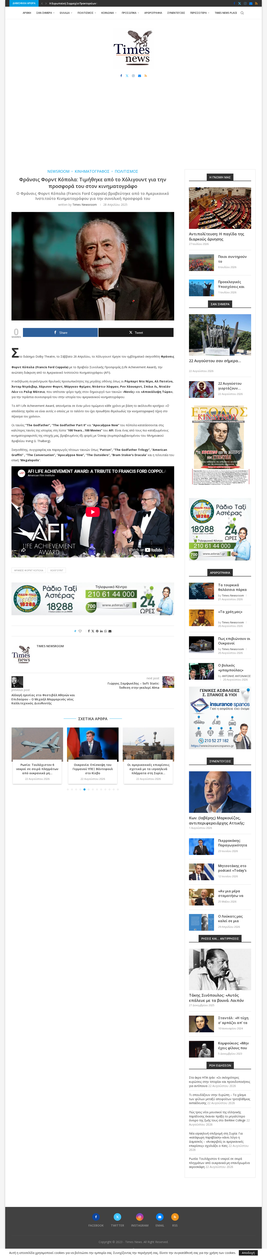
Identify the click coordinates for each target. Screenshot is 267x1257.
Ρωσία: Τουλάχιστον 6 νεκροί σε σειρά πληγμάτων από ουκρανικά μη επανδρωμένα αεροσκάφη (219, 1163)
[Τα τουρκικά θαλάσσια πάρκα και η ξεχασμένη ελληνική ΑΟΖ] (201, 591)
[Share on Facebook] (89, 631)
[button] (42, 3)
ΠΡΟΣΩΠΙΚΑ (129, 13)
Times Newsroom (84, 205)
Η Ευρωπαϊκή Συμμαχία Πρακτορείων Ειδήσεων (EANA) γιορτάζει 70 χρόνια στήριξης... (148, 771)
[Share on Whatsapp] (105, 631)
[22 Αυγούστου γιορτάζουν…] (201, 389)
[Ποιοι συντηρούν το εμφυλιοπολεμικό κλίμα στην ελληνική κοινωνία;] (201, 262)
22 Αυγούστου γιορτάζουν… (230, 385)
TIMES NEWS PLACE (226, 13)
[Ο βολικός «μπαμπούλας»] (201, 671)
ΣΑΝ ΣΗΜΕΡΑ (44, 13)
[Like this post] (83, 631)
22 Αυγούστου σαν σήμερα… (215, 360)
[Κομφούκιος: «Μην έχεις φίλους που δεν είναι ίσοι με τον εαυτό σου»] (201, 1049)
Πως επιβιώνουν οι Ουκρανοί (234, 641)
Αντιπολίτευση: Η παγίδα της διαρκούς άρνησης (216, 236)
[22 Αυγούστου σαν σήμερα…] (220, 335)
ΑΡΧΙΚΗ (27, 13)
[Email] (250, 3)
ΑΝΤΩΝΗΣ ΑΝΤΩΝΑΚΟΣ (236, 676)
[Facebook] (234, 3)
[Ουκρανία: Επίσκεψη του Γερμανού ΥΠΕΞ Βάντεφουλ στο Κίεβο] (37, 744)
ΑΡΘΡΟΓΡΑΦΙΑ (153, 13)
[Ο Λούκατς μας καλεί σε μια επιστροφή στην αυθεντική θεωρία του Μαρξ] (201, 922)
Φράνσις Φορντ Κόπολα (28, 570)
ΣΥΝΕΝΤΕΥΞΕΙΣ (176, 13)
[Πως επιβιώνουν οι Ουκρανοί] (201, 644)
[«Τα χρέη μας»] (201, 617)
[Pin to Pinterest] (97, 631)
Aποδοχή (248, 1253)
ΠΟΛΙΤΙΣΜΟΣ (85, 13)
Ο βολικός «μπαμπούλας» (230, 667)
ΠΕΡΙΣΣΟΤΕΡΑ (198, 13)
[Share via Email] (109, 631)
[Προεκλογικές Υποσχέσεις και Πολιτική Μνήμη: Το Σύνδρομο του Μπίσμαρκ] (201, 288)
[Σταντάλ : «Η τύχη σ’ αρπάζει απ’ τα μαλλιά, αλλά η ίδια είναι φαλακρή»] (201, 1024)
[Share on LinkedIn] (101, 631)
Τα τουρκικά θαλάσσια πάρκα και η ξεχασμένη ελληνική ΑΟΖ (232, 592)
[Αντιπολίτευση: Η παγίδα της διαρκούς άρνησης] (220, 208)
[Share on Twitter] (92, 631)
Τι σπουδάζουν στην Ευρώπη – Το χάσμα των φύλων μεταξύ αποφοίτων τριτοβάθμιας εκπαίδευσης (219, 1099)
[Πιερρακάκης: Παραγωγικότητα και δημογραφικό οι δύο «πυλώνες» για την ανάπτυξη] (201, 846)
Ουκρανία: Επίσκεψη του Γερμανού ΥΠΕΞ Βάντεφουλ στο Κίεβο (37, 769)
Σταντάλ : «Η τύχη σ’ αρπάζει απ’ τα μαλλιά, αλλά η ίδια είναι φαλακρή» (234, 1025)
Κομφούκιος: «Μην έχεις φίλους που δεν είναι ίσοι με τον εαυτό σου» (233, 1050)
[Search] (242, 13)
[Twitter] (239, 3)
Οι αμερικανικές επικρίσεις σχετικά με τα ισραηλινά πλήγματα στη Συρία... (93, 769)
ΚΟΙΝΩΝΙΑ (107, 13)
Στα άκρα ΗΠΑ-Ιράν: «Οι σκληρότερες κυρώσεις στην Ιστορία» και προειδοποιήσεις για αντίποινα (219, 1081)
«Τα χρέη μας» (230, 611)
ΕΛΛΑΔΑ (65, 13)
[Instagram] (245, 3)
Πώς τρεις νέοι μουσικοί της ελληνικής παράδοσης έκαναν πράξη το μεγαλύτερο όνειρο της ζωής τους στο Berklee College (217, 1116)
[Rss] (256, 3)
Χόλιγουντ (56, 570)
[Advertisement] (133, 127)
